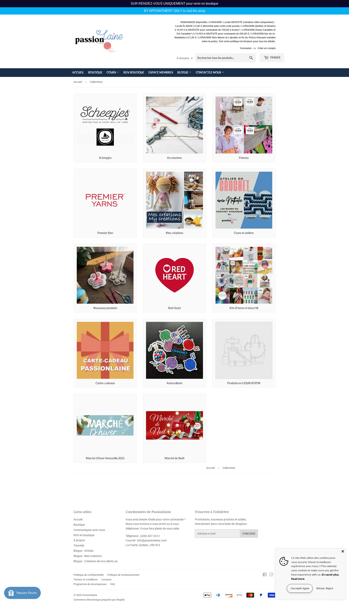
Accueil (78, 72)
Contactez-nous (209, 72)
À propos (79, 540)
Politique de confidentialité (89, 574)
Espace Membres (160, 72)
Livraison (106, 579)
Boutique (95, 72)
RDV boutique (133, 72)
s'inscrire (248, 533)
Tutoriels (79, 545)
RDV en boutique (84, 535)
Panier (275, 57)
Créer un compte (266, 48)
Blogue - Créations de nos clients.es (96, 561)
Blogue (183, 72)
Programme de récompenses (90, 584)
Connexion (246, 48)
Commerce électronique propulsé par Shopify (99, 599)
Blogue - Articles (84, 550)
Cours (112, 72)
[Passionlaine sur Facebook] (265, 575)
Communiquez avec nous (89, 530)
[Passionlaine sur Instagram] (271, 575)
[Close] (343, 551)
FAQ (112, 584)
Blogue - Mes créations (88, 556)
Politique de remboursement (123, 574)
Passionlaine (89, 595)
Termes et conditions (86, 579)
